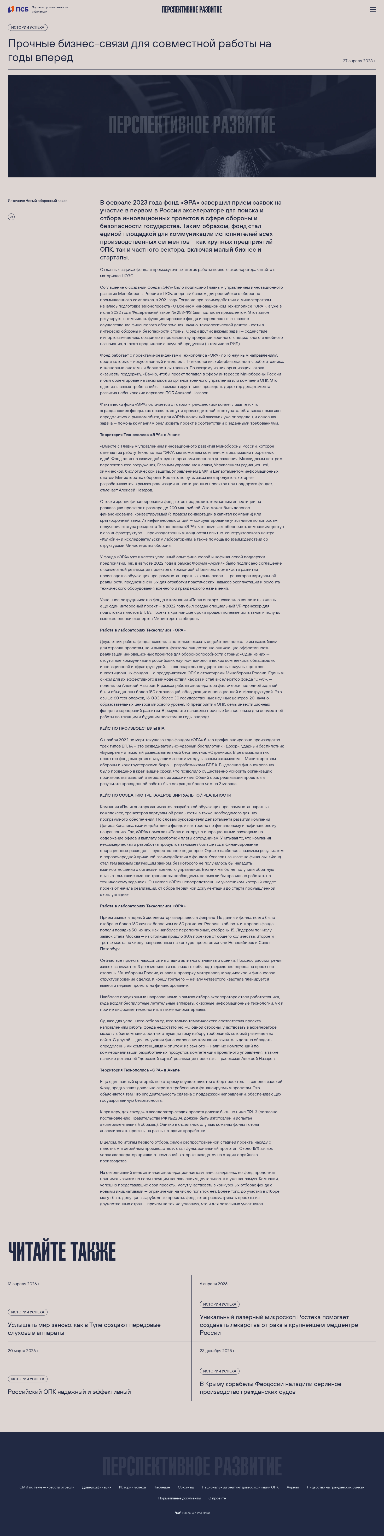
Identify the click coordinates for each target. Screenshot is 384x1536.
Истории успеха (27, 27)
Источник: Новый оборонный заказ (37, 200)
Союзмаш (186, 1487)
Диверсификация (96, 1487)
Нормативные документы (179, 1498)
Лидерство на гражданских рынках (335, 1487)
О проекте (217, 1498)
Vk (11, 217)
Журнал (293, 1487)
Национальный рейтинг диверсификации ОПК (240, 1487)
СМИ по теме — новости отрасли (47, 1487)
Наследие (162, 1487)
